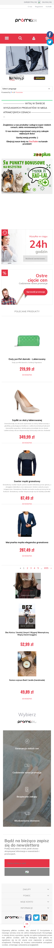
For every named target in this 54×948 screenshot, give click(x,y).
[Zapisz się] (27, 872)
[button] (7, 38)
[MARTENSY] (27, 64)
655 (46, 568)
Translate (19, 92)
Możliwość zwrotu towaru (35, 259)
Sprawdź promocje (35, 292)
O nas (30, 6)
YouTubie (33, 141)
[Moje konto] (34, 38)
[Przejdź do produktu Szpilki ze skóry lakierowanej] (27, 402)
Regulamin (39, 6)
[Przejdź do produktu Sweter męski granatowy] (27, 463)
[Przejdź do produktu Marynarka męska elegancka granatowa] (27, 524)
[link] (27, 189)
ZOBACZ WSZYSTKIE (28, 595)
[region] (27, 189)
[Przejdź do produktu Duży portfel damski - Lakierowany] (27, 341)
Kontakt (48, 6)
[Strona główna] (27, 22)
